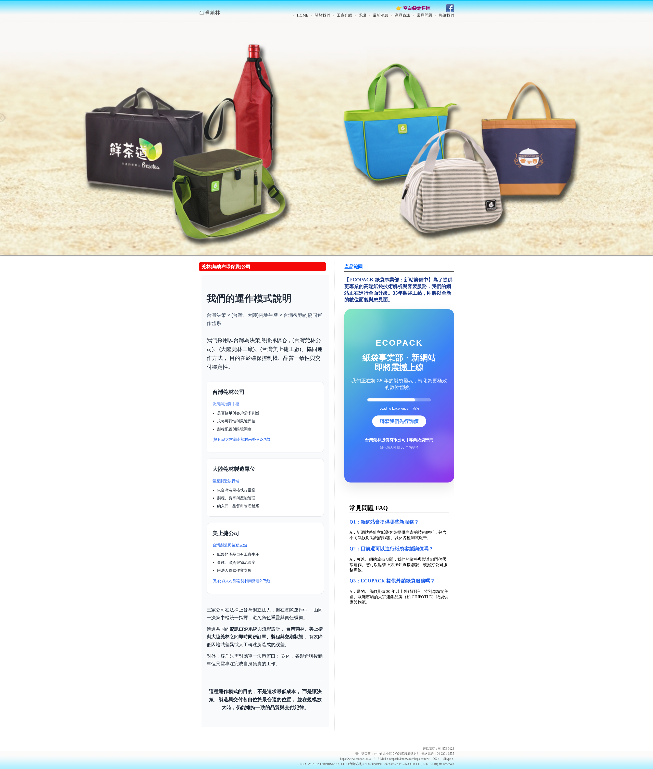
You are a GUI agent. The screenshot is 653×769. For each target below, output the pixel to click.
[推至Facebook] (450, 10)
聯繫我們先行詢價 (399, 185)
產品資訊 (402, 15)
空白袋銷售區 (417, 8)
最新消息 (380, 15)
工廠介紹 (344, 15)
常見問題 (424, 15)
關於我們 (322, 15)
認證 (362, 15)
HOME (302, 15)
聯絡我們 (446, 15)
